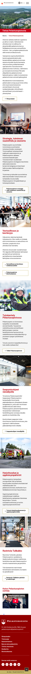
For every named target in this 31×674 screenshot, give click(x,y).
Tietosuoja (5, 639)
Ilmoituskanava (7, 651)
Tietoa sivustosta (7, 646)
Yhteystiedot (6, 636)
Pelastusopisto (18, 672)
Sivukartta (5, 649)
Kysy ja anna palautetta (10, 644)
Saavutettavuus (7, 641)
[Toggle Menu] (27, 3)
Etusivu (5, 36)
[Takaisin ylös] (27, 669)
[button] (21, 3)
